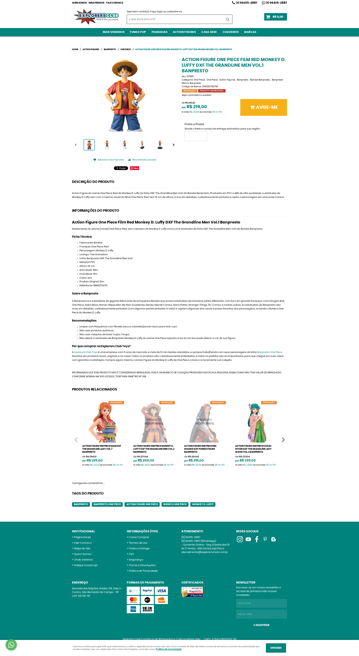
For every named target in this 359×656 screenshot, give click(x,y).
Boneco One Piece (175, 504)
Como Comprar (139, 537)
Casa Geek (209, 32)
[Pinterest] (265, 539)
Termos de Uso (138, 543)
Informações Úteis (142, 531)
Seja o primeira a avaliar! (197, 95)
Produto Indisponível (154, 422)
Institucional (83, 531)
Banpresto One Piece (269, 352)
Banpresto (81, 504)
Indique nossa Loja (85, 565)
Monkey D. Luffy (203, 504)
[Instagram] (179, 3)
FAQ (131, 554)
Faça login (156, 11)
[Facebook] (256, 539)
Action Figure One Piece (142, 504)
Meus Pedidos (96, 3)
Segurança (136, 559)
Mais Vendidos (114, 32)
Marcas (250, 32)
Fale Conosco (114, 3)
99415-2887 (246, 2)
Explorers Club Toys (85, 352)
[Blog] (273, 539)
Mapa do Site (82, 548)
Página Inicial (82, 537)
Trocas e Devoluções (142, 565)
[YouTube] (248, 539)
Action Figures (184, 32)
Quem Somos (79, 3)
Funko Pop (138, 32)
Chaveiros (231, 32)
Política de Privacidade (143, 571)
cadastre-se (174, 11)
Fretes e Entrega (139, 548)
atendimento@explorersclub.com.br (204, 552)
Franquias (160, 32)
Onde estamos (83, 559)
